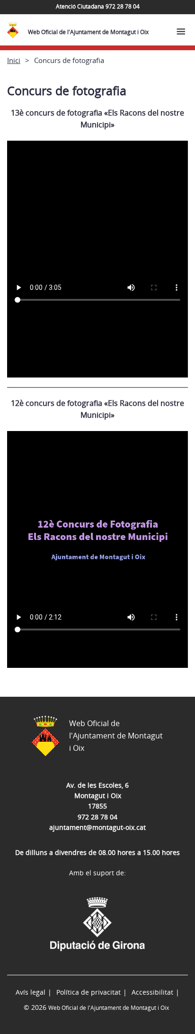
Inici (13, 60)
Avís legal (30, 992)
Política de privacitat (88, 992)
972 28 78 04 (97, 816)
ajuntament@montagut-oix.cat (97, 827)
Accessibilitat (152, 992)
